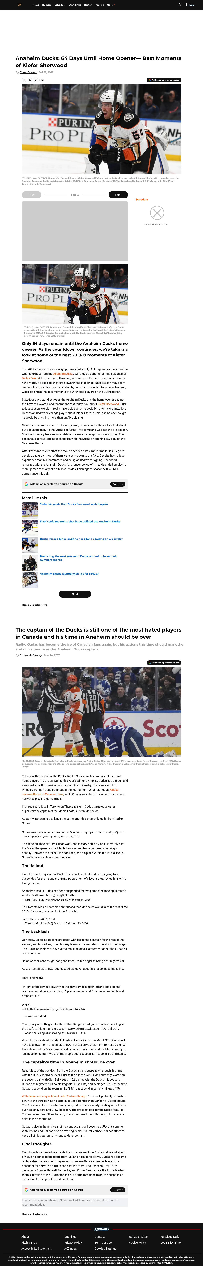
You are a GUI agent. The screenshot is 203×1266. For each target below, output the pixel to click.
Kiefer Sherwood (108, 404)
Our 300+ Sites (138, 1236)
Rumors (46, 4)
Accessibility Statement (36, 1248)
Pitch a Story (29, 1242)
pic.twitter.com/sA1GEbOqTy (100, 1028)
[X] (180, 4)
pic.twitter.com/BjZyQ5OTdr (107, 832)
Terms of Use (103, 1242)
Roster (88, 4)
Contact (100, 1236)
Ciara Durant (28, 72)
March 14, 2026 (81, 899)
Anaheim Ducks (63, 373)
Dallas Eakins (30, 378)
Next (118, 194)
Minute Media (23, 1257)
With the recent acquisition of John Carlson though (54, 1096)
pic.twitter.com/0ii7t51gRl (38, 919)
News (36, 4)
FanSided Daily (169, 1236)
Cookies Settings (105, 1248)
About (25, 1236)
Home (25, 604)
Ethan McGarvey (31, 655)
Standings (75, 4)
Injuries (99, 4)
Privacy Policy (73, 1242)
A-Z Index (70, 1248)
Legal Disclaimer (171, 1242)
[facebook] (186, 4)
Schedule (60, 4)
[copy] (41, 80)
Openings (70, 1236)
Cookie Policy (137, 1242)
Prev (32, 194)
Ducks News (39, 604)
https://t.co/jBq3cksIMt (61, 895)
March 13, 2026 (70, 836)
